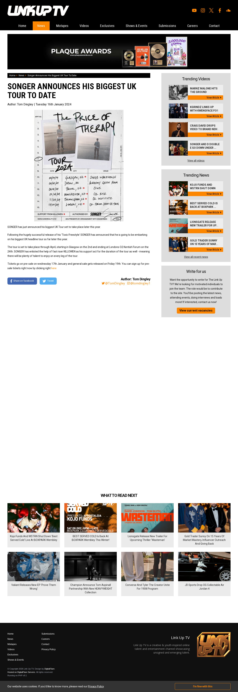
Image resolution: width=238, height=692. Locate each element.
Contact (214, 26)
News (41, 26)
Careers (192, 26)
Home (22, 26)
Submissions (167, 26)
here (54, 268)
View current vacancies (196, 310)
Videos (84, 26)
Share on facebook (23, 280)
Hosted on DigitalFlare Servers (21, 672)
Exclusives (107, 26)
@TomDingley (115, 283)
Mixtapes (62, 26)
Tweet (50, 280)
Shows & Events (136, 26)
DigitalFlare (49, 669)
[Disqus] (78, 338)
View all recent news (196, 257)
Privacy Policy (48, 649)
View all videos (196, 160)
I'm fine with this (203, 686)
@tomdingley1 (140, 283)
